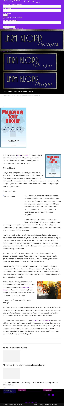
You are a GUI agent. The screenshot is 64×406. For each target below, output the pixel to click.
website (25, 155)
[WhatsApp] (15, 149)
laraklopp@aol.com (31, 402)
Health (13, 95)
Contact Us (54, 404)
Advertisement (47, 404)
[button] (59, 54)
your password (7, 13)
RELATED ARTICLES (8, 348)
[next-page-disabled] (5, 388)
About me (30, 91)
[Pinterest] (11, 149)
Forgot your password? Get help (12, 17)
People (8, 95)
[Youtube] (33, 2)
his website (46, 320)
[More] (19, 149)
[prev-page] (3, 388)
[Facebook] (25, 2)
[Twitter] (29, 2)
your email (6, 25)
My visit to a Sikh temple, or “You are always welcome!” (24, 365)
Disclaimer (36, 404)
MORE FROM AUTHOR (20, 348)
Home (5, 91)
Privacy (41, 404)
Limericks (10, 91)
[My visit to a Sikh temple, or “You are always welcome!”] (32, 356)
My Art (15, 91)
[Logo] (30, 71)
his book (35, 320)
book (19, 155)
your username (7, 8)
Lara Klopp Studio (22, 91)
